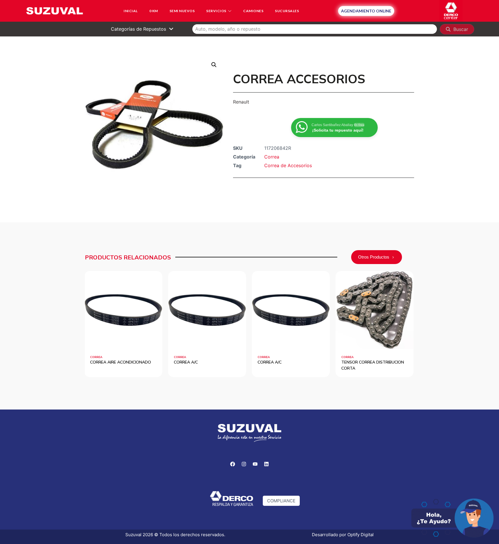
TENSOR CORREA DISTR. (383, 362)
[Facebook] (233, 464)
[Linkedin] (266, 464)
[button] (214, 65)
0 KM (153, 11)
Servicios (216, 11)
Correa (271, 157)
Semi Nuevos (182, 11)
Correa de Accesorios (288, 165)
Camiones (253, 11)
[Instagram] (244, 464)
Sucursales (287, 11)
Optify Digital (360, 534)
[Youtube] (255, 464)
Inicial (131, 11)
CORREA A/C (120, 362)
